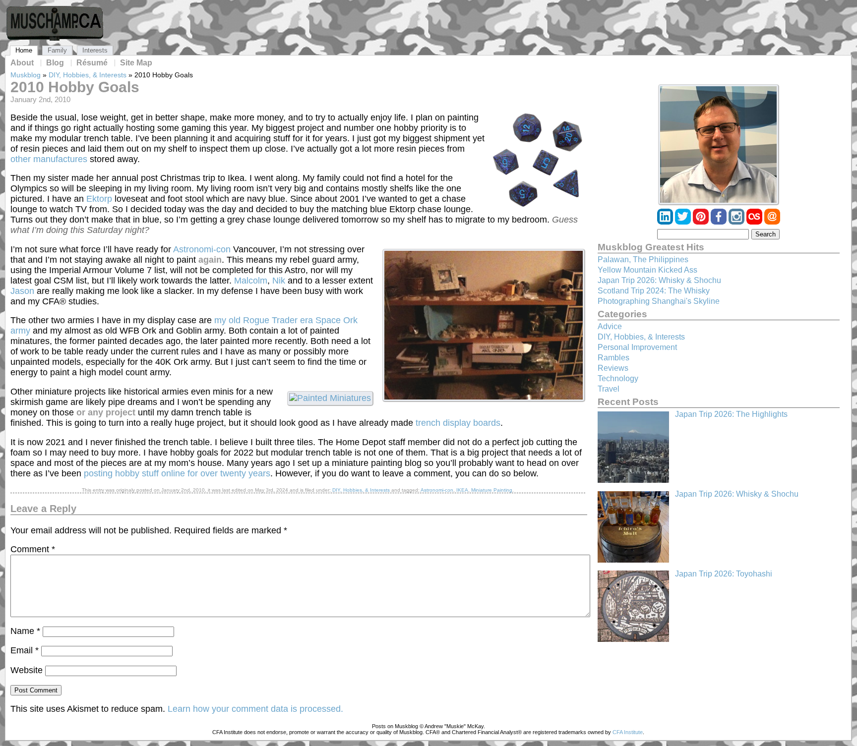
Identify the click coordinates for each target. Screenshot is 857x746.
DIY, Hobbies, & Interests (87, 75)
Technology (618, 378)
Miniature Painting (491, 490)
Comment (32, 549)
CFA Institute (627, 732)
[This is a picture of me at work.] (719, 144)
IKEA (462, 490)
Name (25, 631)
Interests (95, 50)
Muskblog (25, 75)
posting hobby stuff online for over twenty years (177, 473)
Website (26, 670)
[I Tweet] (684, 222)
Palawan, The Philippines (643, 259)
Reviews (613, 368)
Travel (608, 389)
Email (24, 650)
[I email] (772, 222)
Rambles (613, 357)
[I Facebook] (720, 222)
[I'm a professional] (666, 222)
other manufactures (48, 159)
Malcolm (250, 281)
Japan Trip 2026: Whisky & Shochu (659, 280)
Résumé (92, 62)
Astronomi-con (202, 249)
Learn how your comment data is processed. (255, 709)
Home (23, 50)
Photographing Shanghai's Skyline (659, 301)
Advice (610, 326)
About (22, 62)
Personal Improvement (637, 347)
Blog (55, 62)
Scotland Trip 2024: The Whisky (654, 291)
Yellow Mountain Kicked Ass (647, 270)
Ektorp (99, 199)
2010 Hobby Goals (74, 87)
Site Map (136, 62)
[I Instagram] (737, 222)
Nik (278, 281)
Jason (22, 291)
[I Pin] (702, 222)
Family (57, 50)
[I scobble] (755, 222)
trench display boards (458, 423)
